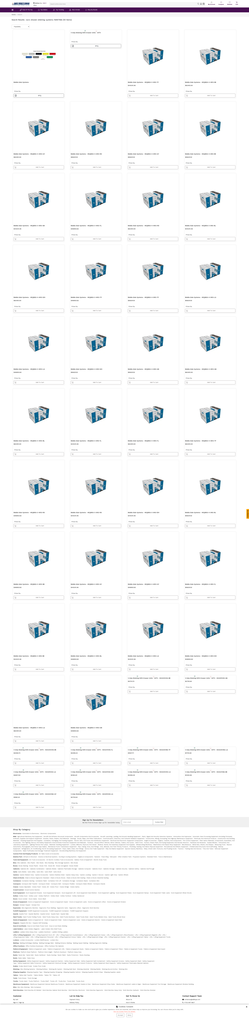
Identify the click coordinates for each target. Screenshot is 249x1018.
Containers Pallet (41, 881)
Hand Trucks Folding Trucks (32, 917)
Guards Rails (65, 914)
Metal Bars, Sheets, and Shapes (202, 844)
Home (14, 14)
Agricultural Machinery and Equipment (29, 836)
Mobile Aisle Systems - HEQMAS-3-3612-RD (86, 512)
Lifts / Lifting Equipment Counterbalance (69, 935)
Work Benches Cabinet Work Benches (55, 990)
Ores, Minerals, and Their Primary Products (114, 846)
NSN (14, 836)
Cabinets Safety (134, 869)
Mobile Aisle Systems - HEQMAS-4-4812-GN (200, 369)
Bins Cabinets (21, 863)
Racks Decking (51, 955)
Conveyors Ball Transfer (29, 884)
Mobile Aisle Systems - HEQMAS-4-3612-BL (200, 512)
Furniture (90, 842)
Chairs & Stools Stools (57, 878)
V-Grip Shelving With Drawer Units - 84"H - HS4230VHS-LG (149, 772)
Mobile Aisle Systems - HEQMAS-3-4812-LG (29, 369)
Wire (14, 987)
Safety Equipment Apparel (35, 961)
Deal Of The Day (27, 9)
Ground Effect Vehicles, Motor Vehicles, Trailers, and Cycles (114, 842)
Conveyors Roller (44, 884)
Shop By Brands (92, 9)
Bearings (73, 838)
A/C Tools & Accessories (37, 860)
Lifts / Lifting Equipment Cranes (94, 935)
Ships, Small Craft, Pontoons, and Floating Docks (160, 848)
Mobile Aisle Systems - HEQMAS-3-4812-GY (143, 584)
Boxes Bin (51, 866)
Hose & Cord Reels (19, 926)
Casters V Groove (97, 875)
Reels (15, 958)
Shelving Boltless (42, 969)
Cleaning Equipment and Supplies (31, 840)
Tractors (180, 848)
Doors (15, 899)
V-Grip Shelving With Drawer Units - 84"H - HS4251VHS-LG (92, 794)
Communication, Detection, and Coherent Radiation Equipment (123, 838)
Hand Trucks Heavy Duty (51, 917)
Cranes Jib (45, 887)
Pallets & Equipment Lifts (56, 949)
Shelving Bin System (55, 969)
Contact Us (248, 514)
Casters (16, 875)
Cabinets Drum (97, 869)
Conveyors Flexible (68, 884)
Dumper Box (36, 905)
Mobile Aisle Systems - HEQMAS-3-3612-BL (200, 226)
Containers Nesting (28, 881)
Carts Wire (40, 872)
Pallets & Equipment (20, 949)
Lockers (16, 940)
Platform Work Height (45, 952)
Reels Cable (22, 958)
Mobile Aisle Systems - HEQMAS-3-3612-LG (143, 656)
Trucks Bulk (71, 981)
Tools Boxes (22, 978)
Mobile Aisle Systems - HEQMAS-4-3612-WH (86, 369)
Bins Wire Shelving (23, 987)
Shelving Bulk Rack (70, 969)
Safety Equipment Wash (133, 961)
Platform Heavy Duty (74, 952)
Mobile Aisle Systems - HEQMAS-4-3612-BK (200, 154)
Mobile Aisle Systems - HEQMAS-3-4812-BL (86, 656)
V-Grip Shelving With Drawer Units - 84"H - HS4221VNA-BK (206, 772)
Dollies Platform (44, 896)
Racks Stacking (84, 955)
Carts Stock (57, 872)
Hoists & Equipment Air (35, 920)
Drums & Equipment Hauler (59, 902)
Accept (120, 1015)
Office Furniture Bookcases (34, 946)
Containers (17, 881)
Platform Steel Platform (29, 952)
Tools (15, 978)
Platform (16, 952)
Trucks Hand (23, 981)
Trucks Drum (80, 981)
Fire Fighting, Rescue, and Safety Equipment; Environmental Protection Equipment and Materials (54, 842)
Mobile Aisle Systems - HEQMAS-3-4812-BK (29, 584)
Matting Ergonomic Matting (98, 943)
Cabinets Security (121, 869)
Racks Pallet (62, 955)
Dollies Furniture (65, 896)
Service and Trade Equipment (94, 848)
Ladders (16, 932)
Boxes (15, 866)
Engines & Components (85, 857)
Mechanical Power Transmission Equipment (62, 846)
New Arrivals (76, 9)
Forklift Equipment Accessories (38, 911)
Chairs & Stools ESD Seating (76, 878)
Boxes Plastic (33, 866)
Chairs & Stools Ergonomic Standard (37, 878)
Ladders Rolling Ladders (60, 932)
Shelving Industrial (83, 969)
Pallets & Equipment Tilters (114, 949)
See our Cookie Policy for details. (124, 1011)
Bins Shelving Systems (27, 969)
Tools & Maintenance (165, 857)
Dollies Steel (55, 896)
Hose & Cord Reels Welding (58, 926)
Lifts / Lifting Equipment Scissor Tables (68, 937)
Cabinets (16, 869)
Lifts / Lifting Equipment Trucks (159, 937)
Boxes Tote (43, 866)
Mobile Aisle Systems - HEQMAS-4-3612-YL (200, 584)
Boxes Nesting (23, 866)
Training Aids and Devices (193, 848)
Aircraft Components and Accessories (86, 836)
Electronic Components (48, 833)
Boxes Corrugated (62, 866)
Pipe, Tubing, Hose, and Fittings (88, 846)
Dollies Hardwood (78, 896)
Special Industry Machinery (134, 848)
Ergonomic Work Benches (90, 908)
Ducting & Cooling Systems (67, 857)
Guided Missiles (212, 842)
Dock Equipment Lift (68, 893)
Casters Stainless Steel (56, 875)
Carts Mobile (22, 872)
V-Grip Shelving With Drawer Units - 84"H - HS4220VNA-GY (35, 794)
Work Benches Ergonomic (94, 990)
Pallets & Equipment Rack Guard (154, 949)
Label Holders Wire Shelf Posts (51, 929)
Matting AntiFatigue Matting (29, 943)
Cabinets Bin (25, 869)
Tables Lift (56, 975)
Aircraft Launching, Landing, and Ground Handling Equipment (120, 836)
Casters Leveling (85, 875)
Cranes (15, 887)
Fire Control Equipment (190, 840)
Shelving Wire (123, 969)
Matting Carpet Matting (80, 943)
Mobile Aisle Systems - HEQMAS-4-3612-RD (86, 154)
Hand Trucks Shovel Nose (116, 917)
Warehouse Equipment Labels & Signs (128, 984)
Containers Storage (68, 881)
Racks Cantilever (40, 955)
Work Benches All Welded (32, 990)
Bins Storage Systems (62, 863)
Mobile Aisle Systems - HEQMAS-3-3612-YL (86, 441)
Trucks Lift (53, 981)
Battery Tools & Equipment (83, 860)
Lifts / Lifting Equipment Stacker (115, 937)
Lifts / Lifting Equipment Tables (137, 937)
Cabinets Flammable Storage (67, 869)
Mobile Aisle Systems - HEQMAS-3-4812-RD (29, 512)
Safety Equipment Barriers (54, 961)
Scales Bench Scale (25, 966)
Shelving (16, 969)
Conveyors (17, 884)
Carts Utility (31, 872)
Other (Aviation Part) (124, 857)
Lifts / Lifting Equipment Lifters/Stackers (120, 935)
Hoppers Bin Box (25, 923)
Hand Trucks (17, 917)
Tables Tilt (47, 975)
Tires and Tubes (208, 848)
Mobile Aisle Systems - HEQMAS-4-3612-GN (143, 369)
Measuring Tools (220, 844)
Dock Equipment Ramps (141, 893)
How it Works (130, 1002)
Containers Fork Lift (54, 881)
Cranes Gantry (74, 887)
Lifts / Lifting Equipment (22, 935)
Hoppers (16, 923)
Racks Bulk (29, 955)
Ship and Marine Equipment (115, 848)
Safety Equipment (19, 961)
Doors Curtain (22, 899)
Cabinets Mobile (51, 869)
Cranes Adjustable (25, 887)
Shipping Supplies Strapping (53, 972)
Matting (16, 943)
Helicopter (113, 857)
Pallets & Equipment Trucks (133, 949)
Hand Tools (139, 842)
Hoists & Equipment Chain (53, 920)
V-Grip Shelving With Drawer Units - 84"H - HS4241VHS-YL (92, 750)
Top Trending (60, 9)
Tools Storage (32, 978)
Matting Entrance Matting (63, 943)
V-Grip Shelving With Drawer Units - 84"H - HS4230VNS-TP (149, 750)
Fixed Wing (104, 857)
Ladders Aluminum (44, 932)
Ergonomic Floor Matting (47, 908)
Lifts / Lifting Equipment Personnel (41, 937)
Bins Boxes (74, 863)
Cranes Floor (54, 887)
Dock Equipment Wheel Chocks (181, 893)
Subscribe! (159, 822)
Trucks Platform (34, 981)
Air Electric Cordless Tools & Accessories (59, 860)
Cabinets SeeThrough (147, 869)
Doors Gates (33, 899)
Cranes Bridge (64, 887)
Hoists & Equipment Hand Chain (111, 920)
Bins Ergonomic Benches (30, 908)
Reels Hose (31, 958)
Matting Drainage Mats (46, 943)
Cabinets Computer (84, 869)
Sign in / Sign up (18, 1002)
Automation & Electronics (30, 833)
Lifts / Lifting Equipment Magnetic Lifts (148, 935)
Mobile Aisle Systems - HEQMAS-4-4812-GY (29, 154)
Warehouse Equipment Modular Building (180, 984)
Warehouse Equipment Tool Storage (154, 984)
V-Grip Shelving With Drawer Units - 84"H (86, 33)
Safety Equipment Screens (115, 961)
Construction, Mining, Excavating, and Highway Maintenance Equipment (169, 838)
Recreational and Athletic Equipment (176, 846)
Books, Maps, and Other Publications (89, 838)
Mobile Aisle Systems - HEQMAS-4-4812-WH (29, 297)
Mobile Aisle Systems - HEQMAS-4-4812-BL (29, 441)
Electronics (17, 833)
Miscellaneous (186, 844)
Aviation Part (17, 857)
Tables (15, 975)
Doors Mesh (42, 899)
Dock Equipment (19, 893)
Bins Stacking (49, 863)
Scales (15, 966)
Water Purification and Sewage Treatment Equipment (40, 851)
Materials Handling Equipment (59, 844)
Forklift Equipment (19, 911)
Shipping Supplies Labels (112, 972)
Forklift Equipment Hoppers (79, 911)
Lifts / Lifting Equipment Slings (92, 937)
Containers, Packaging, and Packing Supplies (58, 840)
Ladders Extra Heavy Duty (28, 932)
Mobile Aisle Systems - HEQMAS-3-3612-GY (86, 584)
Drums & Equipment (20, 902)
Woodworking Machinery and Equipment (72, 851)
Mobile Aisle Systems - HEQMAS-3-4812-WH (201, 656)
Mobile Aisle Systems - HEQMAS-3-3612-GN (29, 226)
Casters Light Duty (111, 875)
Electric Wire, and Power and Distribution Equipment (91, 840)
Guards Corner (45, 914)
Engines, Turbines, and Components (169, 840)
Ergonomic (17, 908)
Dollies (15, 896)
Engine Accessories (150, 840)
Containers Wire (94, 881)
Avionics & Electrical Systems (47, 857)
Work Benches (18, 990)
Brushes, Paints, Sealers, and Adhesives (56, 838)
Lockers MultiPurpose (42, 940)
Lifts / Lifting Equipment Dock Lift (43, 935)
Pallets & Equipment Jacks (37, 949)
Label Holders (18, 929)
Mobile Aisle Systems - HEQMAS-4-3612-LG (200, 297)
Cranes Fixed (36, 887)
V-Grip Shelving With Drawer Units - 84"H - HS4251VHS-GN (206, 678)
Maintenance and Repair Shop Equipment (167, 844)
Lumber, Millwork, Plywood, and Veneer (83, 844)
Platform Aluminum (60, 952)
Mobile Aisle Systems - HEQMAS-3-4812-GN (86, 728)
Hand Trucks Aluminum (67, 917)
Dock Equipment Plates (124, 893)
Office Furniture (18, 946)
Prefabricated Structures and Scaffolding (203, 846)
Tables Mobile (38, 975)
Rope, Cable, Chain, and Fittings (73, 848)
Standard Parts (152, 857)
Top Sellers (43, 9)
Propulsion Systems (139, 857)
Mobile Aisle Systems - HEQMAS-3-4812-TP (86, 297)
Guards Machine (34, 914)
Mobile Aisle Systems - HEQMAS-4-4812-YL (143, 441)
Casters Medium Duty (27, 875)
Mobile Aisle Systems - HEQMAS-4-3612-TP (143, 297)
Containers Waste (82, 881)
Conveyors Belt (56, 884)
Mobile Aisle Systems (21, 82)
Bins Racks (39, 863)
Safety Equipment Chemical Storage (55, 963)
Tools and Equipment (20, 860)
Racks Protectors (72, 955)
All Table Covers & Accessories (49, 854)
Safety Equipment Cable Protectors (29, 963)
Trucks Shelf (45, 981)
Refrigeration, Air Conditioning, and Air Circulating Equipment (41, 848)
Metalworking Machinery (144, 844)
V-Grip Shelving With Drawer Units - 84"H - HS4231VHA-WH (92, 772)
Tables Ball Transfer (25, 975)
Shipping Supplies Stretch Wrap (92, 972)
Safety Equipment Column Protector (80, 963)
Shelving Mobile (95, 969)
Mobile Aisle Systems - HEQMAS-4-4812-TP (200, 441)
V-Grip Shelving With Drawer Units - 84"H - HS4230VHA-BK (149, 678)
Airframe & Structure (30, 857)
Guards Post (23, 914)
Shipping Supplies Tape (34, 972)
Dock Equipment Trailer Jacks (160, 893)
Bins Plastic (31, 863)
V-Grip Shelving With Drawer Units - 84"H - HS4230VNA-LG (206, 750)
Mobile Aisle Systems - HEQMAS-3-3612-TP (143, 82)
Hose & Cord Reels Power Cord (37, 926)
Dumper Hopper (25, 905)
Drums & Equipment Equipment (38, 902)
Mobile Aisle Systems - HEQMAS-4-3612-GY (143, 154)
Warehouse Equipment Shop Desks (103, 984)
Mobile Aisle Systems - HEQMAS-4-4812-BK (200, 82)
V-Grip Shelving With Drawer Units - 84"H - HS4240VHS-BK (35, 750)
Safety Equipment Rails (72, 961)
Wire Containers (36, 987)
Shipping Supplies (19, 972)
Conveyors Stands (99, 884)
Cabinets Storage (108, 869)
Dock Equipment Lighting (106, 893)
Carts (15, 872)
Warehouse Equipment (21, 984)
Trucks (15, 981)
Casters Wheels (123, 875)
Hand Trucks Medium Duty (98, 917)
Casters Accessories (41, 875)
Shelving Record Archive (109, 969)
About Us (129, 999)
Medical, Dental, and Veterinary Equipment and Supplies (116, 844)
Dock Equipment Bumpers (51, 893)
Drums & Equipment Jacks (78, 902)
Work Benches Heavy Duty (113, 990)
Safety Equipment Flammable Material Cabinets (133, 963)
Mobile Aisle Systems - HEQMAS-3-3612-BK (29, 656)
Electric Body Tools (100, 860)
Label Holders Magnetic (32, 929)
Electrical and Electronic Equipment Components (126, 840)
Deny (129, 1015)
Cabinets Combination (37, 869)
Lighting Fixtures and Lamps (38, 844)
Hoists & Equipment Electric (90, 920)
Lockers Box (54, 940)
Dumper (16, 905)
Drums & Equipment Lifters (97, 902)
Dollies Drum (23, 896)
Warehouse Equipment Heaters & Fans (78, 984)
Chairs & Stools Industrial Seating (97, 878)
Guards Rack (55, 914)
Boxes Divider (73, 866)
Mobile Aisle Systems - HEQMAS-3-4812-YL (86, 226)
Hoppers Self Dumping (40, 923)
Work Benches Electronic (76, 990)
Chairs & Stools (18, 878)
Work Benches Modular (147, 990)
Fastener (97, 857)
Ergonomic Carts (62, 908)
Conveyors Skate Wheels (84, 884)
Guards (15, 914)
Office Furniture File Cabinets (54, 946)
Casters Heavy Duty (72, 875)
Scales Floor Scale (39, 966)
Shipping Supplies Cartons (72, 972)
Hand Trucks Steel (82, 917)
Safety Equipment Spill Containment (93, 961)
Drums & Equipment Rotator (116, 902)
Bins (14, 863)
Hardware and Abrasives (198, 842)
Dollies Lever (33, 896)
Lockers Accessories (26, 940)
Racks (15, 955)
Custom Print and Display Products (25, 854)
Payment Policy (75, 999)
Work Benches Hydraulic (131, 990)
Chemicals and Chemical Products (205, 838)
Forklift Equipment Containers (59, 911)
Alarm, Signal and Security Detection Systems (157, 836)
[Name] (198, 4)
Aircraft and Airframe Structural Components (58, 836)
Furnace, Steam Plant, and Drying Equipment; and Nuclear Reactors (166, 842)
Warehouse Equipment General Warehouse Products (47, 984)
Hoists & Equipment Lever (71, 920)
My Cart (15, 999)
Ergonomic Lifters (75, 908)
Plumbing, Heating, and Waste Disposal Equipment (146, 846)
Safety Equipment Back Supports (104, 963)
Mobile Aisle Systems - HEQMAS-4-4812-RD (143, 226)
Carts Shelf (48, 872)
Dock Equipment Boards (34, 893)
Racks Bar (21, 955)
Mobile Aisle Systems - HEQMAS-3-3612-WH (143, 512)
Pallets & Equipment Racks (75, 949)
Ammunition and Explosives (182, 836)
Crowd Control (18, 890)
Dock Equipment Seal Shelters (87, 893)
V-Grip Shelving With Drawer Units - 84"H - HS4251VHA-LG (35, 772)
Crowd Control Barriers (32, 890)
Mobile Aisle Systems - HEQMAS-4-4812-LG (29, 728)
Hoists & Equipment (20, 920)
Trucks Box (62, 981)
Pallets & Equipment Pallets (94, 949)
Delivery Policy (74, 1002)
